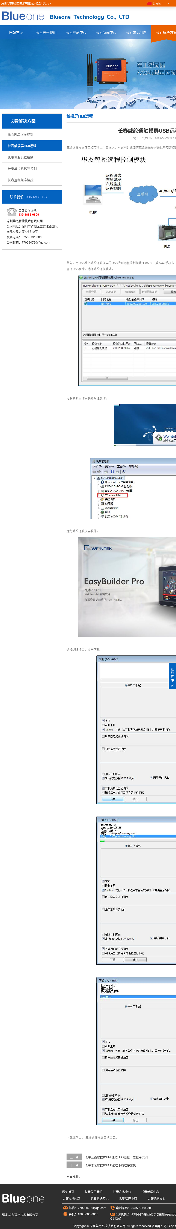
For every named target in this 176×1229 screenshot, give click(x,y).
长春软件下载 (128, 1198)
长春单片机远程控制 (22, 168)
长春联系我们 (156, 1198)
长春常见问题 (136, 32)
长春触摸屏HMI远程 (22, 145)
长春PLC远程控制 (20, 134)
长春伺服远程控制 (20, 157)
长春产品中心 (76, 32)
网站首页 (16, 32)
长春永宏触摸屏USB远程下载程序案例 (110, 1165)
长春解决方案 (100, 1198)
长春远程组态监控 (20, 180)
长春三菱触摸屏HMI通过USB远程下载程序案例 (116, 1157)
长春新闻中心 (106, 32)
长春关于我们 (46, 32)
